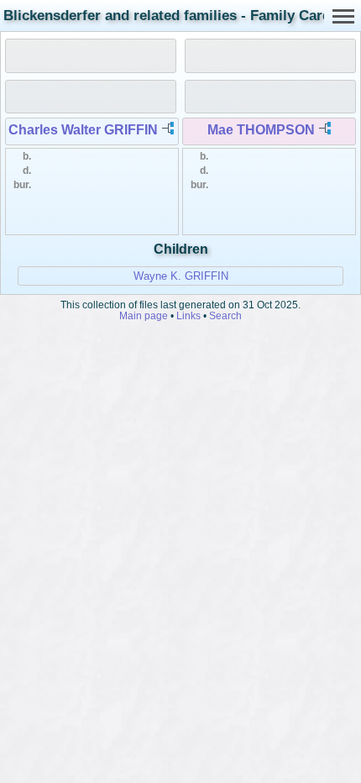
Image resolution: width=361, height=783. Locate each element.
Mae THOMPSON (261, 130)
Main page (143, 315)
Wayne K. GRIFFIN (180, 276)
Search (225, 315)
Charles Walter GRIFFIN (83, 130)
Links (188, 315)
